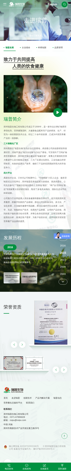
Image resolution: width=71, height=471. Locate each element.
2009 (63, 260)
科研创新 (42, 47)
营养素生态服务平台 (13, 403)
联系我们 (30, 403)
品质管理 (58, 47)
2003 (63, 267)
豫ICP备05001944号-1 (43, 449)
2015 (63, 245)
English (52, 4)
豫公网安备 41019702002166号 (24, 446)
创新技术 (27, 398)
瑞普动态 (57, 398)
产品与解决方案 (42, 398)
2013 (63, 253)
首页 (6, 398)
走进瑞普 (16, 398)
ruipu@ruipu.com (18, 420)
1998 (63, 274)
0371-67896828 (17, 417)
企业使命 (26, 47)
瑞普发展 (10, 47)
